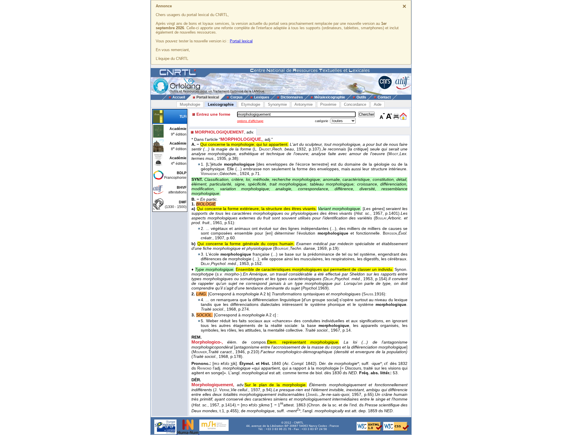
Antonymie (303, 104)
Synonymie (277, 104)
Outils (361, 97)
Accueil (178, 97)
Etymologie (250, 104)
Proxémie (328, 104)
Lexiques (261, 97)
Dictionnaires (292, 97)
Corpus (236, 97)
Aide (377, 104)
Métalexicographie (329, 97)
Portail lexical (241, 41)
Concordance (355, 104)
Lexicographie (221, 104)
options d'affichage (250, 121)
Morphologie (190, 104)
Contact (384, 97)
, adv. (224, 132)
